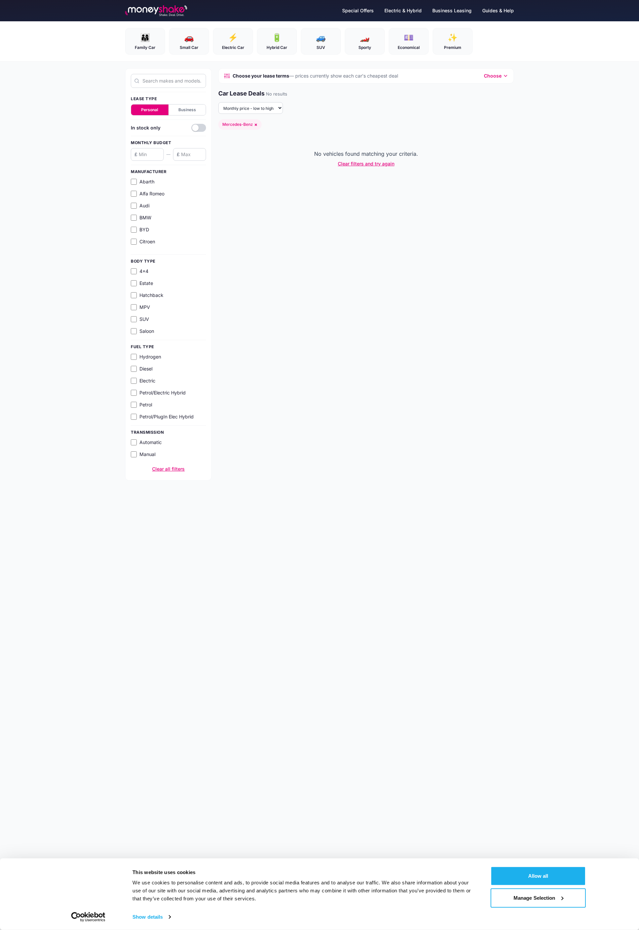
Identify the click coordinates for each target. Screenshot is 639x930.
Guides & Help (498, 10)
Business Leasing (452, 10)
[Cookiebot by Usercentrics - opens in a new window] (88, 917)
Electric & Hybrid (403, 10)
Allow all (538, 876)
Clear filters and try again (366, 163)
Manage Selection (534, 897)
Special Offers (358, 10)
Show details (147, 917)
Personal (149, 109)
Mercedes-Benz (240, 124)
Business (187, 109)
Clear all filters (168, 469)
